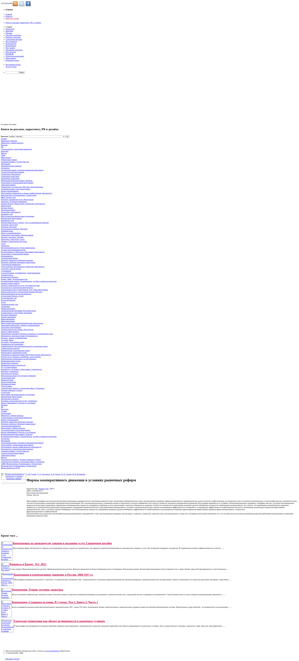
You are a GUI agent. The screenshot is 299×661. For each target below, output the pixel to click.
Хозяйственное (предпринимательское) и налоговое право (24, 346)
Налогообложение (8, 300)
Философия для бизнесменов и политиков (18, 395)
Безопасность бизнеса (9, 277)
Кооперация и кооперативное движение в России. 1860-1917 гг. (53, 574)
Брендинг (9, 31)
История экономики (9, 315)
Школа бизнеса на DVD (10, 468)
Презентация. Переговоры (11, 397)
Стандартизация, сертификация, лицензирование (20, 273)
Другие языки (6, 386)
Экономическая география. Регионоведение (18, 311)
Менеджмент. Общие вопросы (13, 428)
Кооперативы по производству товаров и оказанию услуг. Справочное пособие (62, 543)
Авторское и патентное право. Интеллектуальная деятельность (26, 355)
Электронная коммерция (11, 265)
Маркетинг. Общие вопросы (12, 143)
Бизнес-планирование (9, 191)
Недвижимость (7, 256)
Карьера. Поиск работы (10, 283)
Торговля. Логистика (9, 225)
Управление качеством (10, 176)
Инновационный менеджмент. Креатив (16, 181)
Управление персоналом (10, 174)
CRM (3, 155)
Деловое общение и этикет (11, 390)
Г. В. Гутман (31, 474)
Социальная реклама (14, 39)
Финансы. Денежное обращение (14, 202)
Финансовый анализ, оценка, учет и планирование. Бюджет (25, 223)
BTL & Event (11, 52)
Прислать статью (12, 18)
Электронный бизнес (9, 258)
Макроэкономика (8, 319)
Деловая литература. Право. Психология (17, 330)
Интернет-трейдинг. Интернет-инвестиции (18, 262)
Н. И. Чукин (55, 474)
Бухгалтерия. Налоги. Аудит (12, 296)
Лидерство (5, 168)
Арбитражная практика (10, 348)
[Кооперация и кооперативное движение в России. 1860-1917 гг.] (7, 585)
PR (2, 147)
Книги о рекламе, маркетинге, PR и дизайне (23, 23)
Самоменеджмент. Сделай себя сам (15, 162)
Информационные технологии (13, 365)
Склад (3, 244)
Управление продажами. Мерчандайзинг (17, 235)
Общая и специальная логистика (14, 241)
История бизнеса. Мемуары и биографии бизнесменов (22, 252)
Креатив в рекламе (13, 37)
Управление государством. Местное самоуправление (22, 187)
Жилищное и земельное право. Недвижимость (19, 336)
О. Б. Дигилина (43, 474)
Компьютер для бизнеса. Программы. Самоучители (21, 369)
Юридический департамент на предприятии (18, 359)
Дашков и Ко (43, 489)
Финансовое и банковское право (14, 353)
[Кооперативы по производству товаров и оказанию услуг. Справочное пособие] (7, 559)
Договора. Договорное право (12, 342)
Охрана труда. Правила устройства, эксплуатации (21, 357)
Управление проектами (10, 179)
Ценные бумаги (7, 208)
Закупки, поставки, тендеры (12, 237)
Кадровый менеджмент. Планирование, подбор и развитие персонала (29, 281)
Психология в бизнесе (10, 374)
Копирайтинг (11, 46)
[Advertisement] (14, 99)
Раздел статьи (11, 67)
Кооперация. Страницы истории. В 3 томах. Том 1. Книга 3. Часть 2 (55, 602)
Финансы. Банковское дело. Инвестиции (17, 200)
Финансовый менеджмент (11, 218)
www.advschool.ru (52, 651)
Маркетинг (10, 29)
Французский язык (8, 382)
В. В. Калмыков (79, 474)
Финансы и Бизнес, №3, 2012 (27, 564)
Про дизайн (10, 48)
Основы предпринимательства (13, 250)
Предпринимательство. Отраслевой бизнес (18, 248)
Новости (9, 16)
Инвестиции (6, 206)
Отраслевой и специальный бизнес (15, 254)
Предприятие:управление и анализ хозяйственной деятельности (26, 193)
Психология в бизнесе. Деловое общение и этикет (21, 460)
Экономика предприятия (11, 327)
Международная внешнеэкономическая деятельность (22, 323)
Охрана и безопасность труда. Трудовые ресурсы (20, 286)
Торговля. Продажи (9, 227)
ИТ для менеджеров (9, 367)
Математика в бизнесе (10, 399)
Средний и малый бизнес (11, 269)
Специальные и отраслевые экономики (16, 313)
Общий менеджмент (9, 160)
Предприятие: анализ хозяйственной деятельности (21, 447)
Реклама (9, 33)
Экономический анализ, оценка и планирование (20, 325)
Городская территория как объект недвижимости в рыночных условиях (59, 621)
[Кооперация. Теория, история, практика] (6, 597)
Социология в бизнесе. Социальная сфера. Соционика (22, 388)
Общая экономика (8, 309)
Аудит (3, 302)
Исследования (11, 42)
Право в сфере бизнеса (10, 332)
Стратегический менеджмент (12, 172)
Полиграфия (6, 413)
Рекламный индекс (13, 65)
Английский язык (8, 378)
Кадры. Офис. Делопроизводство (14, 279)
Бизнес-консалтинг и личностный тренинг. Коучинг (22, 292)
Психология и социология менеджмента (17, 288)
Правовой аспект (12, 60)
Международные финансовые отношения (17, 216)
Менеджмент (11, 58)
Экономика (5, 306)
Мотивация (5, 164)
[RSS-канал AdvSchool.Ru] (16, 3)
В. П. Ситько (66, 474)
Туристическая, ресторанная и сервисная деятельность (22, 267)
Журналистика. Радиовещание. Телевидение (18, 195)
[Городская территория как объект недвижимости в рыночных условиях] (7, 631)
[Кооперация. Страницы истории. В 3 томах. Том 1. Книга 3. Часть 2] (6, 616)
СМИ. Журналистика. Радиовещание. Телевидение (21, 464)
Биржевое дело (7, 214)
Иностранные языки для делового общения (18, 376)
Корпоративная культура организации (16, 294)
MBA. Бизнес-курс (8, 197)
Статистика (5, 392)
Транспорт (5, 246)
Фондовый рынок (8, 210)
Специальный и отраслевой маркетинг (16, 149)
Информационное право (10, 361)
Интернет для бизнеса (9, 372)
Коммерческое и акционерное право (15, 351)
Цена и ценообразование (11, 233)
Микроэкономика (8, 321)
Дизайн (4, 139)
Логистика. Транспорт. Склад (13, 239)
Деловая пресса (7, 275)
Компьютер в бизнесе (9, 363)
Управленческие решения (11, 166)
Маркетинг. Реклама (9, 141)
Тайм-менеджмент (8, 185)
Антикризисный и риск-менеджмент (15, 189)
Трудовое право (7, 340)
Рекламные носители (14, 50)
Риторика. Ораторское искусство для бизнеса (19, 401)
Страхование (6, 271)
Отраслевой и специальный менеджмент (17, 183)
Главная (9, 14)
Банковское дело (7, 220)
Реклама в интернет (13, 35)
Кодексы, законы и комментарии (14, 338)
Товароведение (7, 231)
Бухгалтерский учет (9, 298)
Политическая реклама (15, 56)
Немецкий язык (7, 380)
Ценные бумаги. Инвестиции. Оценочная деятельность (23, 204)
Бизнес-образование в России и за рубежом (18, 403)
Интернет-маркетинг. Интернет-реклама (17, 260)
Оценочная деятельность (11, 212)
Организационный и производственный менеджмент (22, 170)
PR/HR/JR (10, 54)
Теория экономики (8, 317)
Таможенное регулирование (12, 344)
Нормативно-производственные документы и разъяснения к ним (27, 334)
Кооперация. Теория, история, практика (37, 589)
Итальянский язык (8, 384)
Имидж (4, 153)
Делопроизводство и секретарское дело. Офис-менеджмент (24, 290)
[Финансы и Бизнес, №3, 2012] (5, 570)
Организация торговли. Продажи (14, 229)
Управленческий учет (9, 304)
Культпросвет (11, 44)
